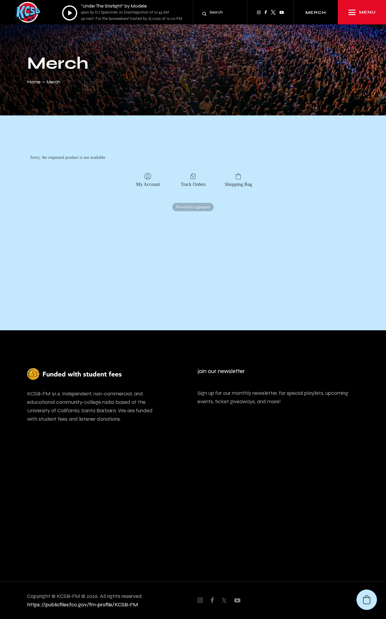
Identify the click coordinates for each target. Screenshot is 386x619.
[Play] (69, 12)
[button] (366, 599)
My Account (148, 184)
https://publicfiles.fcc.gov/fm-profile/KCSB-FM (82, 604)
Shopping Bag (238, 184)
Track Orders (193, 184)
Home (34, 82)
